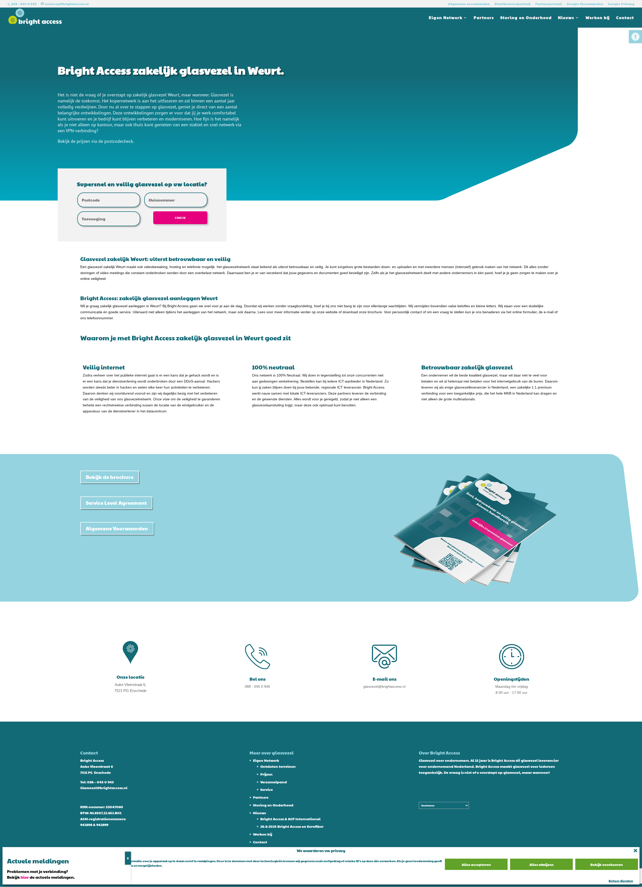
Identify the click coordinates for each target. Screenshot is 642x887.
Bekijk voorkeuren (606, 864)
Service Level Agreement (116, 502)
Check (180, 218)
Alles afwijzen (541, 864)
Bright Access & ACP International (290, 818)
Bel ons (258, 679)
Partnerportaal (548, 4)
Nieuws (566, 18)
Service (266, 789)
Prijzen (266, 774)
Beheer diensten (621, 881)
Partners (484, 18)
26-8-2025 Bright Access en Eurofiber (292, 826)
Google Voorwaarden (585, 4)
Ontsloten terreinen (278, 766)
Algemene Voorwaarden (117, 528)
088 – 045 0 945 (100, 781)
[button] (635, 36)
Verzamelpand (273, 781)
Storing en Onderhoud (526, 18)
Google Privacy (621, 4)
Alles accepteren (476, 864)
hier (25, 877)
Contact (625, 18)
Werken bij (598, 18)
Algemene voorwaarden (469, 4)
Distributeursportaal (513, 4)
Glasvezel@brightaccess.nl (103, 787)
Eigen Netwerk (445, 18)
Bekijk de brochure (109, 476)
